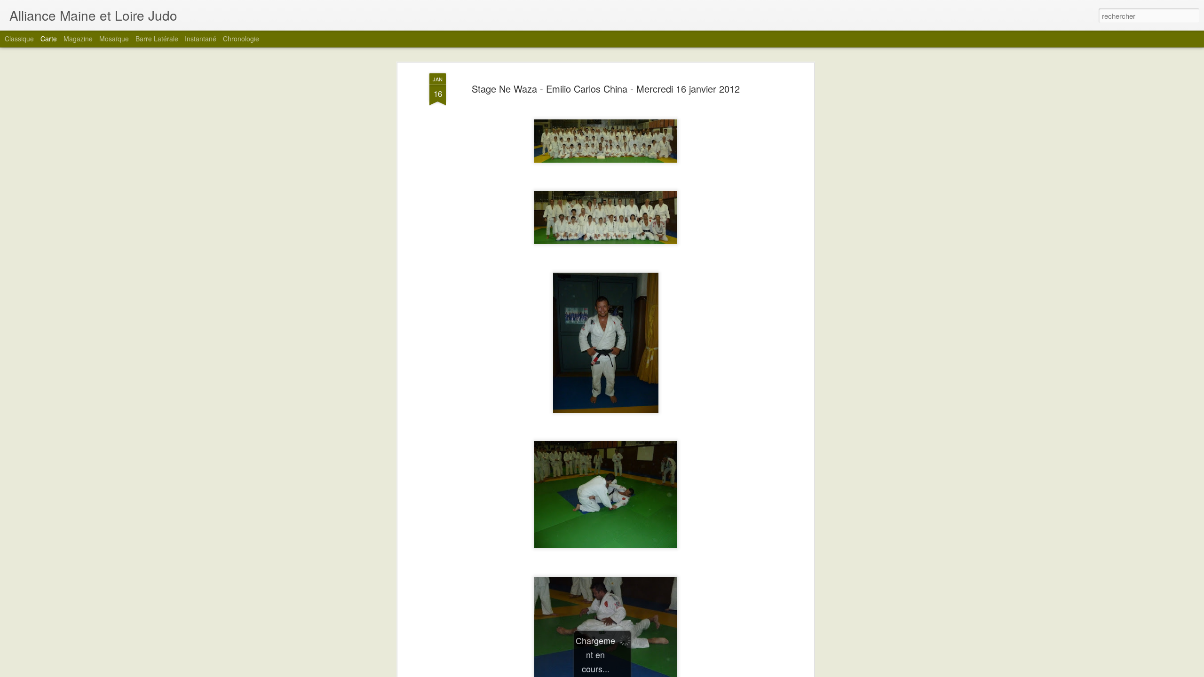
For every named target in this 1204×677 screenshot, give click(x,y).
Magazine (78, 38)
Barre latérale (156, 38)
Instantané (200, 38)
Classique (19, 38)
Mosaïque (114, 38)
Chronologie (241, 38)
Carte (48, 38)
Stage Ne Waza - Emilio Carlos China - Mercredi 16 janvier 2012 (606, 88)
